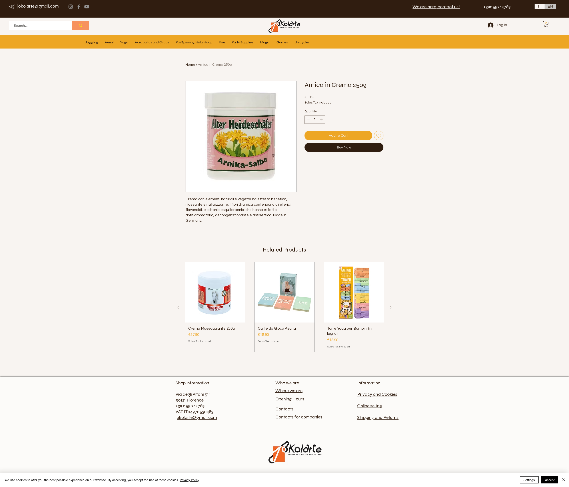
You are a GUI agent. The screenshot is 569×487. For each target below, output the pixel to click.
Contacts (284, 409)
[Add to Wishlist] (378, 135)
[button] (546, 24)
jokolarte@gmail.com (38, 6)
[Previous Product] (178, 307)
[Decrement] (308, 120)
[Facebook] (79, 7)
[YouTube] (87, 7)
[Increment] (321, 120)
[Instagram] (71, 7)
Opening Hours (289, 399)
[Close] (563, 479)
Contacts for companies (298, 417)
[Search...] (80, 25)
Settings (529, 480)
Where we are (289, 391)
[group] (284, 307)
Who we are (287, 383)
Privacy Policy (189, 480)
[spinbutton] (315, 120)
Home (190, 64)
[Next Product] (390, 307)
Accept (550, 480)
